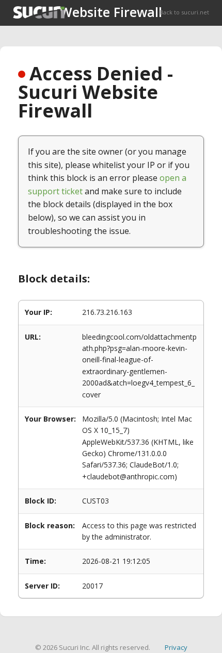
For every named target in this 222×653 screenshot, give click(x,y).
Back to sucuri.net (184, 12)
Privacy (176, 647)
